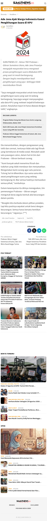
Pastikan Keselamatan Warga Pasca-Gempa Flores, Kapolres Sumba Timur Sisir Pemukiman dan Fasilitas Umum (35, 274)
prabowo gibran (7, 222)
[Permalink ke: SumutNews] (3, 27)
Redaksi (12, 505)
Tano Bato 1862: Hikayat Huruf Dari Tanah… (24, 482)
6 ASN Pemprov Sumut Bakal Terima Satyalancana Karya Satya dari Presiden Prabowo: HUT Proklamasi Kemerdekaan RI (11, 299)
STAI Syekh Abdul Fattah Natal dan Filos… (24, 491)
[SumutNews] (23, 3)
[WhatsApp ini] (44, 230)
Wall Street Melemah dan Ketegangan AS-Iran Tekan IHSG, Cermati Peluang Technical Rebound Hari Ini (34, 298)
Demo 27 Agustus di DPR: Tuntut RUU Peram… (18, 386)
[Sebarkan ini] (29, 230)
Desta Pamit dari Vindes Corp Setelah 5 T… (24, 393)
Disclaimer (34, 505)
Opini (2, 456)
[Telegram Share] (39, 230)
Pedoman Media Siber (23, 508)
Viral (19, 416)
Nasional (10, 384)
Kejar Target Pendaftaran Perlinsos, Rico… (24, 410)
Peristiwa (20, 399)
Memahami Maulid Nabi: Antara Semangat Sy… (25, 474)
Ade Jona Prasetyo (8, 218)
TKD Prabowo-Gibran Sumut (24, 222)
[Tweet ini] (34, 230)
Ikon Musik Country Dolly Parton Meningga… (25, 418)
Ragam (10, 391)
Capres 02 (20, 218)
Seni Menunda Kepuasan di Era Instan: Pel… (17, 458)
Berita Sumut (12, 408)
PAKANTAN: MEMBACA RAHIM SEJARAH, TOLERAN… (27, 465)
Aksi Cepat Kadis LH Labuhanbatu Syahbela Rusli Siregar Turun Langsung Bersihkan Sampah (35, 324)
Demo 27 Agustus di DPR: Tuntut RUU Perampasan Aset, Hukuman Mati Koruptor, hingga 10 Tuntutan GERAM (11, 274)
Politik (16, 384)
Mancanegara (12, 399)
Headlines (4, 384)
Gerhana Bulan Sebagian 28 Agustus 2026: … (25, 401)
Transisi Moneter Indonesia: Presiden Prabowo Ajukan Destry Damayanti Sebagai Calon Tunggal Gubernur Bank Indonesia (11, 325)
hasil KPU (30, 218)
